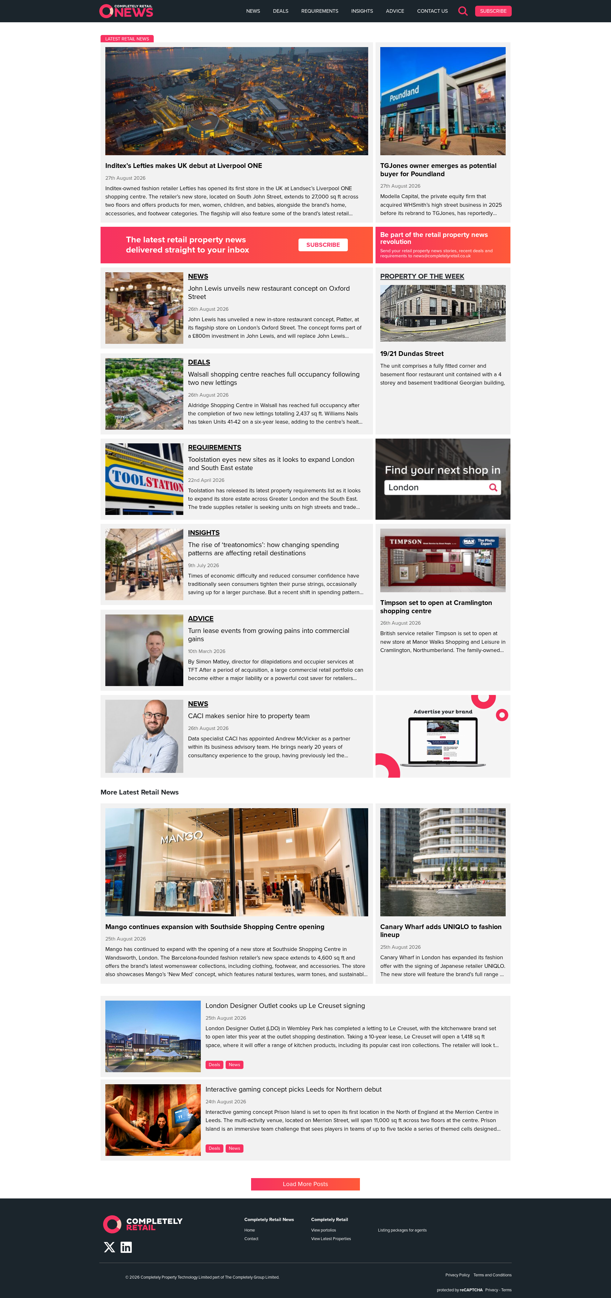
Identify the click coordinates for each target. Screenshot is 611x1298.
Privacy (491, 1290)
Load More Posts (305, 1184)
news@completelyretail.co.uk (442, 256)
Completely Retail (329, 1219)
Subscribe (493, 11)
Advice (395, 11)
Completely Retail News (269, 1219)
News (253, 11)
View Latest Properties (331, 1238)
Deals (280, 11)
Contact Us (432, 11)
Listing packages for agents (402, 1230)
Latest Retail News (127, 39)
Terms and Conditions (493, 1275)
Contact (251, 1238)
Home (249, 1230)
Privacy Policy (458, 1275)
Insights (362, 11)
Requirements (319, 11)
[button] (463, 11)
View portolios (323, 1230)
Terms (506, 1290)
